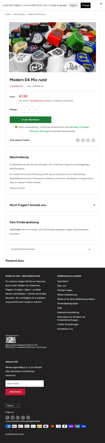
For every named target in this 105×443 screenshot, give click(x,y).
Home (8, 14)
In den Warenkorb (30, 119)
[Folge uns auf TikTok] (28, 418)
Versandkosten (36, 101)
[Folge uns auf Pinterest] (23, 418)
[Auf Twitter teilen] (88, 140)
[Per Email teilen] (93, 140)
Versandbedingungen (67, 303)
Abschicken (15, 391)
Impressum (62, 281)
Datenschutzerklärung (68, 312)
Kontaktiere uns (65, 329)
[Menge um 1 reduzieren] (22, 109)
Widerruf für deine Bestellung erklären (76, 299)
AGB (59, 308)
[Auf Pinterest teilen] (83, 140)
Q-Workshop (16, 86)
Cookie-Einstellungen (67, 324)
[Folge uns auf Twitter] (12, 418)
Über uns (61, 285)
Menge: (13, 109)
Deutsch (10, 405)
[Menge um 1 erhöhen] (36, 109)
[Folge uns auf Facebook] (7, 418)
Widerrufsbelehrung (67, 294)
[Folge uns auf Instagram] (18, 418)
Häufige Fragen (64, 290)
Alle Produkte (19, 14)
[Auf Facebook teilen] (78, 140)
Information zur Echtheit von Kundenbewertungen (71, 318)
